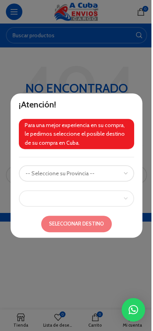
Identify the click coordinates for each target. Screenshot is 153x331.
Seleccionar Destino (76, 223)
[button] (133, 310)
